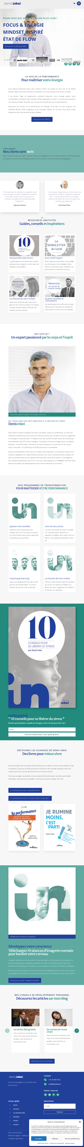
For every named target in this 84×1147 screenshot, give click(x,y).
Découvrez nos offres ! (42, 119)
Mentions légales (70, 1143)
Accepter (38, 1139)
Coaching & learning (19, 578)
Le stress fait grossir (25, 1029)
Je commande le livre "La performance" (25, 790)
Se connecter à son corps (57, 1030)
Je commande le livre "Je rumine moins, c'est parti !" (30, 798)
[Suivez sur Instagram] (45, 1094)
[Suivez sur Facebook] (53, 1094)
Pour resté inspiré (53, 258)
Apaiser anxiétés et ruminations (54, 299)
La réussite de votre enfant (22, 298)
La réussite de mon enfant (57, 578)
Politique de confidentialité (57, 1143)
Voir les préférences (72, 1139)
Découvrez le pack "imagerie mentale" (24, 980)
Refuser (55, 1139)
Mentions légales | (15, 1135)
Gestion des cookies (43, 1143)
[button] (80, 1122)
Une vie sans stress (54, 526)
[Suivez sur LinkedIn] (57, 1094)
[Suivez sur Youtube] (49, 1094)
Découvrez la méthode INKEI (16, 46)
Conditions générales (15, 1138)
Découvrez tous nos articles (42, 1061)
